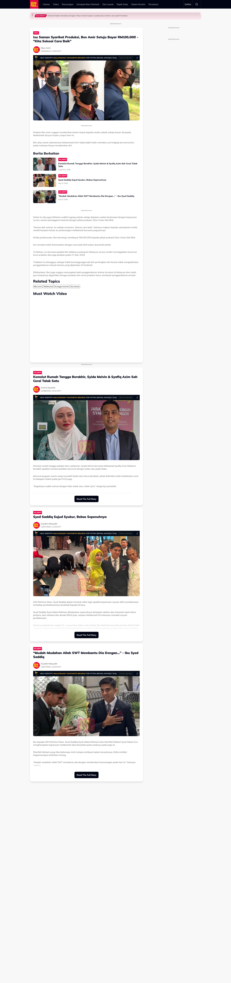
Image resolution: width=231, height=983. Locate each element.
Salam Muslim (138, 4)
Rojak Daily (122, 4)
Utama (46, 4)
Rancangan (67, 4)
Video (56, 4)
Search (196, 4)
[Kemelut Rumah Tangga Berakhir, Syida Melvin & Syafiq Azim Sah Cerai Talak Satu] (44, 164)
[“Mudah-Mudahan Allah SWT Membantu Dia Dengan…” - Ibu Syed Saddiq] (44, 196)
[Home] (34, 4)
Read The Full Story (86, 499)
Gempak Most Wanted (88, 4)
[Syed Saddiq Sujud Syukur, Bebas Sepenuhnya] (44, 180)
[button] (32, 13)
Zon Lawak (107, 4)
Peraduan (153, 4)
